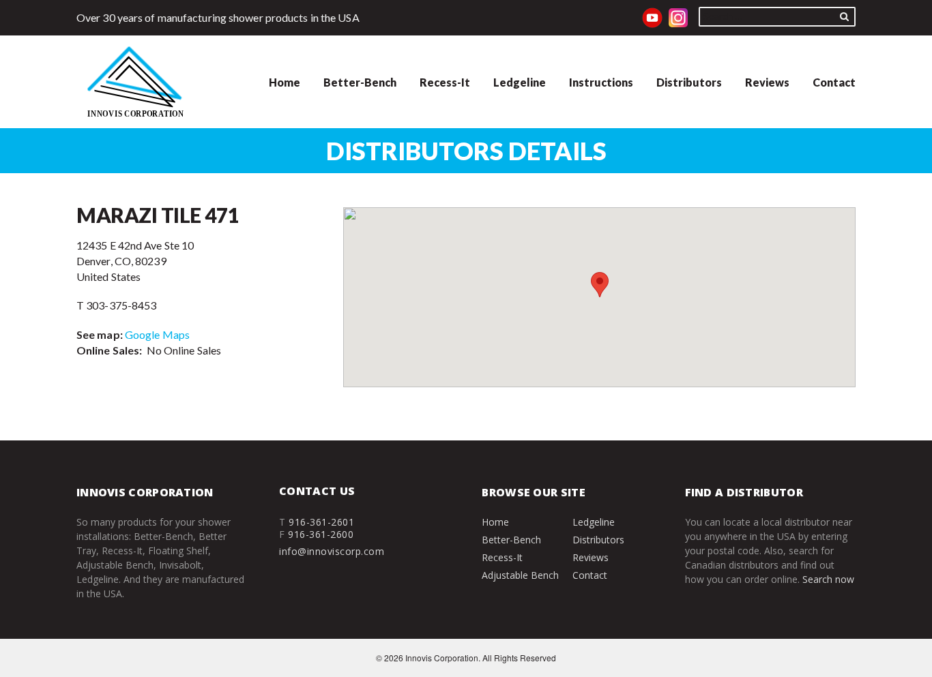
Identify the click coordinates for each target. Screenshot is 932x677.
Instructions (601, 82)
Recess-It (445, 82)
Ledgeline (519, 82)
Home (284, 82)
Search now (828, 579)
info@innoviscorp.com (331, 551)
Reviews (767, 82)
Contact (834, 82)
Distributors (689, 82)
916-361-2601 (321, 521)
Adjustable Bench (520, 575)
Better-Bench (359, 82)
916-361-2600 (320, 534)
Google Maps (157, 334)
